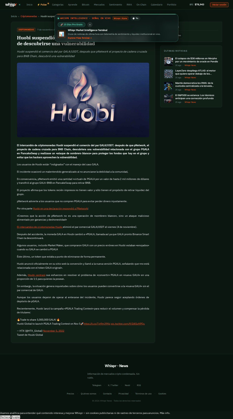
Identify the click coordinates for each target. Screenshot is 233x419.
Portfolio (171, 4)
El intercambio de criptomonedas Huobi (40, 227)
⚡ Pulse (42, 4)
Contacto (107, 393)
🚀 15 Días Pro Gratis (71, 24)
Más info (164, 413)
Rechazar (5, 417)
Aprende (72, 4)
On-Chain (141, 4)
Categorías (57, 4)
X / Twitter (113, 385)
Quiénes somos (88, 393)
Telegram (96, 385)
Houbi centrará (36, 275)
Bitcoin (85, 4)
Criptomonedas (29, 16)
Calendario (156, 4)
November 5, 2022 (53, 330)
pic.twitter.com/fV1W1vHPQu (128, 323)
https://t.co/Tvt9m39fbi (97, 323)
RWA (129, 4)
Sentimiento (115, 4)
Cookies (162, 393)
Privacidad (124, 393)
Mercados (99, 4)
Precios (70, 393)
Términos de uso (143, 393)
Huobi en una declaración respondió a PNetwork (60, 208)
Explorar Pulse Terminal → (80, 38)
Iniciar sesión (219, 4)
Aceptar (16, 417)
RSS (139, 385)
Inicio (29, 4)
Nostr (127, 385)
